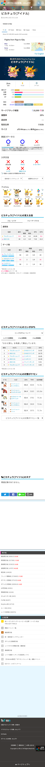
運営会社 (21, 745)
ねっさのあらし (15, 386)
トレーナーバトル (33, 221)
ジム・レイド (12, 221)
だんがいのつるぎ (16, 392)
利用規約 (13, 745)
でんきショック (9, 236)
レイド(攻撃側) (8, 338)
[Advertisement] (22, 299)
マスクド (6, 206)
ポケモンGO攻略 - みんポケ (19, 2)
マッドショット (15, 384)
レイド (8, 171)
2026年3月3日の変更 (7, 147)
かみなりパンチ (9, 259)
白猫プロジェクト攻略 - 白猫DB (10, 725)
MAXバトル (22, 171)
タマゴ (22, 164)
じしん (13, 411)
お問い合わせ (30, 745)
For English (39, 53)
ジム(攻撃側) (22, 338)
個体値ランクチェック (12, 179)
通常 (38, 206)
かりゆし (27, 197)
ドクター (17, 197)
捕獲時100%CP (33, 179)
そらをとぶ (39, 197)
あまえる (6, 239)
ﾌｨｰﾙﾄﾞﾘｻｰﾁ (36, 164)
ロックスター (27, 206)
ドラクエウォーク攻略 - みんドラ (10, 729)
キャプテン (6, 197)
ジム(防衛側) (37, 338)
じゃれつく (7, 263)
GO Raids (3, 734)
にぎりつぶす (14, 398)
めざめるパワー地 (16, 396)
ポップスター (17, 206)
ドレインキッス (9, 254)
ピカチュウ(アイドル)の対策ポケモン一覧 (22, 418)
